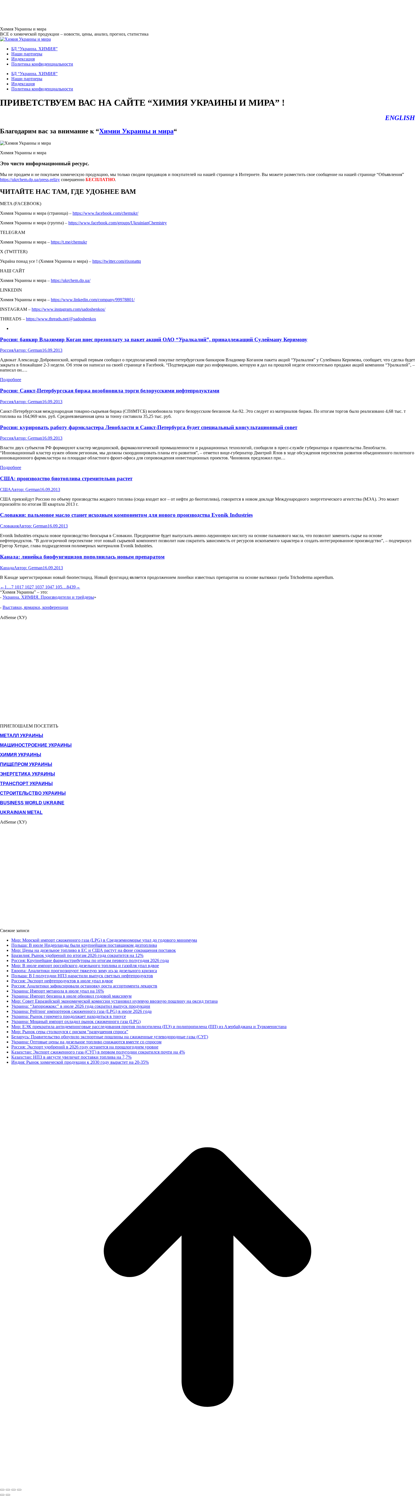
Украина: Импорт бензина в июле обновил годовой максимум (71, 996)
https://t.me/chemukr (69, 242)
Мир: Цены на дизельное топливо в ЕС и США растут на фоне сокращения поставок (93, 950)
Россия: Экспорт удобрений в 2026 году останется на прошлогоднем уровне (84, 1047)
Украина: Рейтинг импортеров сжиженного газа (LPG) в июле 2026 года (81, 1011)
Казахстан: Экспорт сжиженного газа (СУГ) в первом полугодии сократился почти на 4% (98, 1052)
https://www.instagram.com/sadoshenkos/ (68, 309)
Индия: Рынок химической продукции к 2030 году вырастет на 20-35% (80, 1062)
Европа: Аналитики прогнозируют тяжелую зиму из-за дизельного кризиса (84, 970)
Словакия (9, 526)
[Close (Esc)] (2, 1490)
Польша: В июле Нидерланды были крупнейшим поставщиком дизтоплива (84, 945)
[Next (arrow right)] (8, 1495)
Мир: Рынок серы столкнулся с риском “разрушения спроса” (69, 1031)
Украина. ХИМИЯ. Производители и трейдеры (48, 597)
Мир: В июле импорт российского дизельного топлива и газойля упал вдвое (85, 965)
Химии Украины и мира (136, 131)
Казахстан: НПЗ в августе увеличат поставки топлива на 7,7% (71, 1057)
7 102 (26, 587)
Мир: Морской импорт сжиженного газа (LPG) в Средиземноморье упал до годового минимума (104, 940)
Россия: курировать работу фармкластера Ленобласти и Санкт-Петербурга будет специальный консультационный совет (148, 427)
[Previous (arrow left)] (2, 1495)
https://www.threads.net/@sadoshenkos (61, 318)
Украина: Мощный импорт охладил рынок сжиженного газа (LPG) (76, 1021)
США (5, 489)
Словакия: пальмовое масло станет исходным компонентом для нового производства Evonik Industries (126, 515)
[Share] (8, 1490)
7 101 (16, 587)
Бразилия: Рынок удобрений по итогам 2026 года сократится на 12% (77, 955)
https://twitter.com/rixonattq (116, 261)
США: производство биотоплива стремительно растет (66, 478)
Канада (7, 567)
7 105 (57, 587)
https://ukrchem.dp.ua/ (70, 280)
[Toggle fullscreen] (13, 1490)
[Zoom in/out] (19, 1490)
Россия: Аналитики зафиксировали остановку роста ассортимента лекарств (84, 985)
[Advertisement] (103, 12)
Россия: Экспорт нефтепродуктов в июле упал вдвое (62, 980)
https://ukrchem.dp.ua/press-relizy (30, 179)
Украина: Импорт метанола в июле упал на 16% (57, 991)
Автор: (27, 350)
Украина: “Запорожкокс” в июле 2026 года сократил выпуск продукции (80, 1006)
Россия (6, 350)
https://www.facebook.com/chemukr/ (105, 213)
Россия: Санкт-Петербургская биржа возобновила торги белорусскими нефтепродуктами (109, 391)
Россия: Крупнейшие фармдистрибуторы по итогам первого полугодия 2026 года (90, 960)
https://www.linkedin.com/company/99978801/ (93, 299)
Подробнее (10, 379)
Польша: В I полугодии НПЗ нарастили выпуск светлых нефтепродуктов (82, 975)
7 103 (37, 587)
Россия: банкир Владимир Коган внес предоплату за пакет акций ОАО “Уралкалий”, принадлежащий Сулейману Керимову (153, 339)
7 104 (47, 587)
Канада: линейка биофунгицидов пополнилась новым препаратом (82, 557)
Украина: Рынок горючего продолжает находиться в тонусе (68, 1016)
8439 (71, 587)
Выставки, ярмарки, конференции (35, 607)
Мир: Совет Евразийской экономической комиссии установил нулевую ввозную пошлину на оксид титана (114, 1001)
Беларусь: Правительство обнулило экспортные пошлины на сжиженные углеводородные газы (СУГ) (109, 1036)
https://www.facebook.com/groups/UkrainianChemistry (117, 222)
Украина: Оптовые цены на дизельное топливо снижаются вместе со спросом (86, 1041)
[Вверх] (207, 1483)
